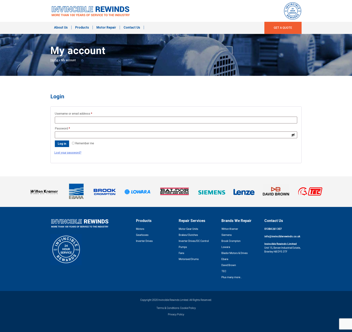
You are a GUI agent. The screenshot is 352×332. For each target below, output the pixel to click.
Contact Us (132, 27)
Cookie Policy (188, 308)
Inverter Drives (144, 241)
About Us (61, 27)
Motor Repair (106, 27)
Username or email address (79, 113)
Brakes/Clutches (188, 234)
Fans (181, 253)
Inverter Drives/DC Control (194, 241)
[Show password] (293, 135)
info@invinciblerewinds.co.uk (282, 236)
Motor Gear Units (188, 228)
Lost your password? (67, 152)
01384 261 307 (273, 228)
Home (54, 60)
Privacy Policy (176, 314)
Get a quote (283, 27)
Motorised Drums (189, 259)
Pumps (183, 247)
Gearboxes (142, 234)
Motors (140, 228)
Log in (62, 143)
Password (68, 128)
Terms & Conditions (167, 308)
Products (82, 27)
